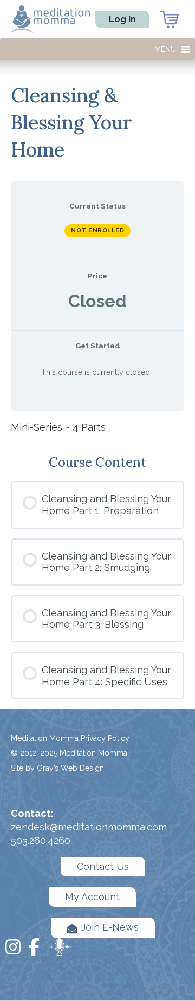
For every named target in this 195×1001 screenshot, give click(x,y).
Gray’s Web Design (70, 768)
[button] (165, 49)
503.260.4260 (40, 840)
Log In (122, 19)
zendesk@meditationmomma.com (89, 827)
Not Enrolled (97, 230)
